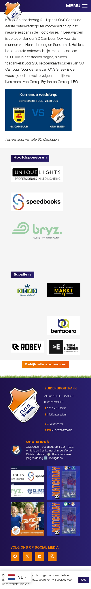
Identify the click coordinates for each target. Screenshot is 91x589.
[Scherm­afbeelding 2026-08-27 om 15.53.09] (37, 256)
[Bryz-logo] (37, 230)
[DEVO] (27, 290)
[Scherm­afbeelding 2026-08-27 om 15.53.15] (27, 346)
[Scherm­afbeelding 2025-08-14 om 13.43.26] (27, 325)
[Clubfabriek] (27, 306)
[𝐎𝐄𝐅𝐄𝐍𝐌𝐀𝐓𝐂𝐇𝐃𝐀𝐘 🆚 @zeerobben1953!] (63, 519)
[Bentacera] (63, 325)
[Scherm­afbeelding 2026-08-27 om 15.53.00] (37, 174)
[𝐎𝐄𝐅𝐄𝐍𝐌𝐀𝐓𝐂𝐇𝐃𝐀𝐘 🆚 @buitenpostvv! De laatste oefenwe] (63, 483)
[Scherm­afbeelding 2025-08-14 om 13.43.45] (63, 307)
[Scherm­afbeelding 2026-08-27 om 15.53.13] (63, 347)
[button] (76, 6)
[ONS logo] (13, 11)
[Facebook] (15, 556)
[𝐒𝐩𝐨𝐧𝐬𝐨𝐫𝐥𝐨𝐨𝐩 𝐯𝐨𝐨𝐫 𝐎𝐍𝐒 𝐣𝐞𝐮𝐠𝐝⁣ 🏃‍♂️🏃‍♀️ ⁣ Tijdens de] (27, 519)
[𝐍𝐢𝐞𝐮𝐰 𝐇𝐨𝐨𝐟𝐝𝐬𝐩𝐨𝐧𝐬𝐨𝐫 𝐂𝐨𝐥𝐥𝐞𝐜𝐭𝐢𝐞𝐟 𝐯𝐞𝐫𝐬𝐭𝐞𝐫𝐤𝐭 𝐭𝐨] (27, 483)
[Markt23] (63, 290)
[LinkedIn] (39, 556)
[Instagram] (52, 556)
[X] (27, 556)
